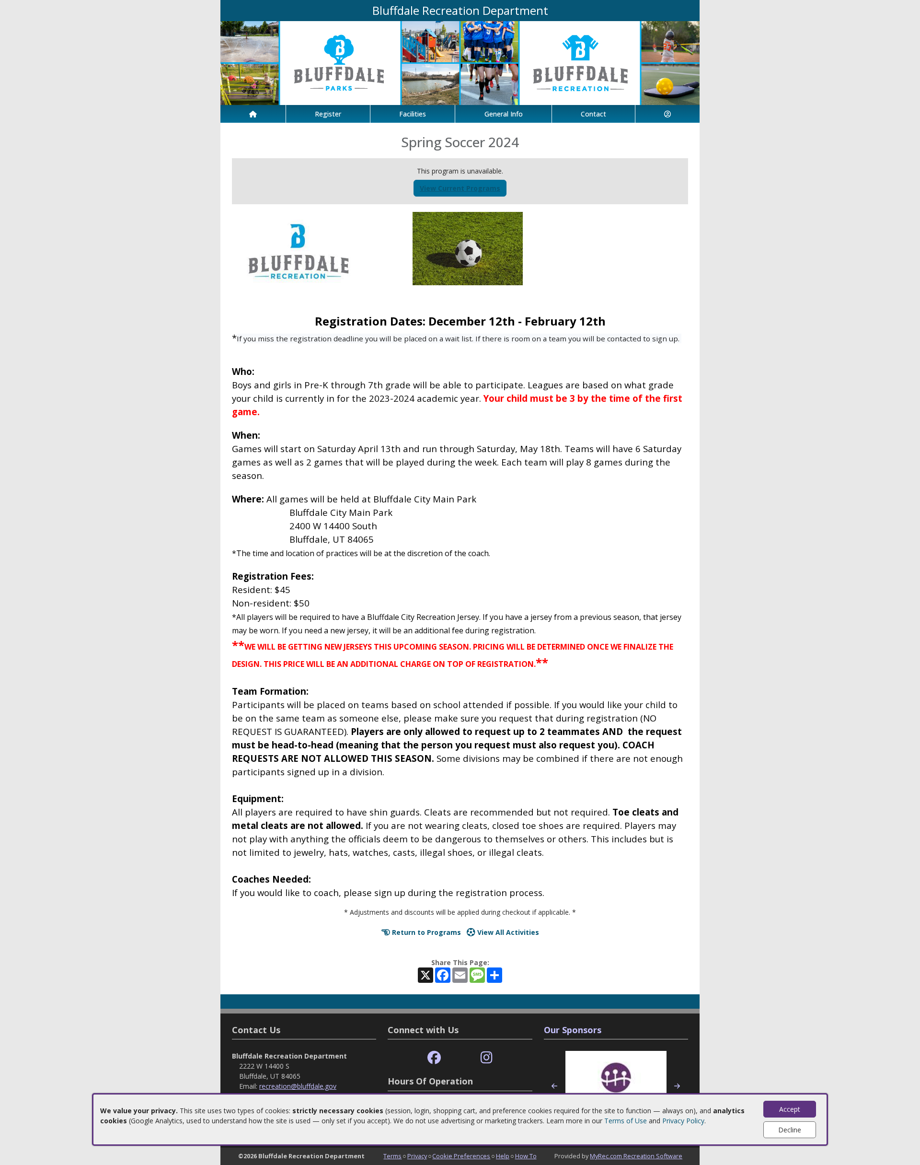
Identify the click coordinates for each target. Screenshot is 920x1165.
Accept (789, 1109)
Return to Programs (425, 932)
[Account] (667, 114)
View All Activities (507, 932)
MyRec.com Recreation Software (636, 1156)
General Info (503, 113)
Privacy (417, 1156)
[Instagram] (487, 1058)
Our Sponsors (572, 1030)
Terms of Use (625, 1120)
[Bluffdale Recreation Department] (460, 62)
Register (328, 113)
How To (526, 1156)
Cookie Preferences (461, 1156)
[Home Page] (253, 114)
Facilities (412, 113)
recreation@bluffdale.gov (297, 1086)
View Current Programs (460, 188)
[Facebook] (434, 1058)
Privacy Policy (683, 1120)
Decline (789, 1129)
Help (502, 1156)
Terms (392, 1156)
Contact (593, 113)
